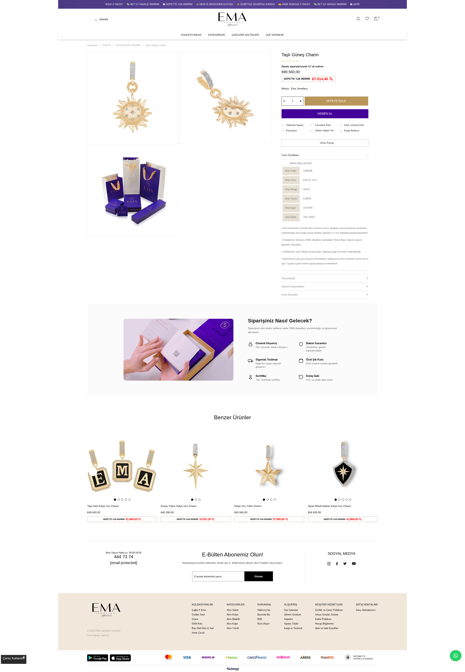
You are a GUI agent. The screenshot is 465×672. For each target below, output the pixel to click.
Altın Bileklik (233, 619)
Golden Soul (198, 614)
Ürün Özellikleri (290, 155)
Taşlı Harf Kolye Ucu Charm (103, 506)
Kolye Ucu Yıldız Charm (248, 506)
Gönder (258, 576)
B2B (259, 619)
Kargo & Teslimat (293, 628)
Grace (195, 619)
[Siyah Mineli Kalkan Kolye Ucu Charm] (343, 466)
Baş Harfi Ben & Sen (203, 628)
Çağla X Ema (199, 610)
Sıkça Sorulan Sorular (326, 614)
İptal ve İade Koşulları (326, 628)
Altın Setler (232, 610)
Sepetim (288, 619)
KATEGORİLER (216, 35)
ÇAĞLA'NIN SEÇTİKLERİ (245, 35)
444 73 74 (123, 556)
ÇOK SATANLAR (275, 35)
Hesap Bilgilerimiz (324, 623)
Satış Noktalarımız (366, 610)
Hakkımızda (263, 610)
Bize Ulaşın (263, 623)
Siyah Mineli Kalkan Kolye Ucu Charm (329, 506)
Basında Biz (263, 614)
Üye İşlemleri (291, 610)
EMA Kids (197, 623)
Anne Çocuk (198, 632)
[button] (115, 500)
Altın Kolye (232, 614)
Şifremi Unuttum (292, 614)
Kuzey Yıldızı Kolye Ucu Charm (179, 506)
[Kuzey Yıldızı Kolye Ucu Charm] (196, 466)
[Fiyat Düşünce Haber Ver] (324, 130)
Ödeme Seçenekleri (293, 286)
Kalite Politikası (323, 619)
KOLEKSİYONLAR (191, 35)
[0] (376, 19)
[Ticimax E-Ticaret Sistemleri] (232, 669)
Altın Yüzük (233, 628)
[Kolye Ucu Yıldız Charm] (269, 466)
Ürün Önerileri (290, 294)
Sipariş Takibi (291, 623)
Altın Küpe (232, 623)
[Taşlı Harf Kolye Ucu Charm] (122, 466)
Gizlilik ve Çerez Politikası (329, 610)
